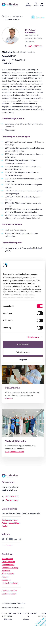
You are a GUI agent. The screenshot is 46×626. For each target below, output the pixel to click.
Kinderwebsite (8, 574)
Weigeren (23, 360)
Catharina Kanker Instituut (23, 52)
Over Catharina (8, 562)
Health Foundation (10, 583)
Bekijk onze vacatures (14, 452)
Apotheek (6, 571)
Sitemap (33, 613)
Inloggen (9, 398)
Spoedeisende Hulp (10, 568)
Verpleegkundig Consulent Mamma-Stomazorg (33, 38)
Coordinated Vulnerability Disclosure (7, 616)
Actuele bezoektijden (11, 523)
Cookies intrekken (9, 591)
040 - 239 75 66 (35, 46)
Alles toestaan (23, 344)
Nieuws (5, 577)
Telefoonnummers (9, 520)
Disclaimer (17, 613)
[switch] (40, 313)
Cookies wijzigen (9, 594)
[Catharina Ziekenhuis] (10, 4)
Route (4, 526)
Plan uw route (12, 500)
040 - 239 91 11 (12, 496)
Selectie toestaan (23, 352)
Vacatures (6, 580)
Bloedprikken (7, 559)
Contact (9, 545)
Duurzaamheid (8, 565)
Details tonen (33, 337)
